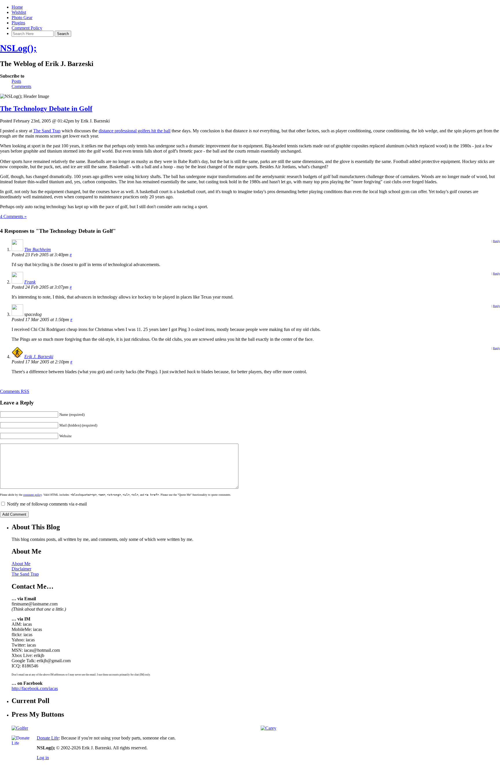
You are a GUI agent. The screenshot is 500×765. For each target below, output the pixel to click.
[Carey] (268, 728)
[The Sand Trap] (20, 728)
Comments (21, 86)
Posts (16, 81)
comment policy (32, 494)
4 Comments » (13, 216)
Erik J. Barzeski (38, 356)
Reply (496, 241)
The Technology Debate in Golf (46, 108)
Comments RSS (14, 391)
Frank (30, 281)
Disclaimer (21, 568)
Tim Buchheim (37, 249)
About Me (21, 563)
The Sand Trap (46, 130)
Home (17, 7)
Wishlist (19, 12)
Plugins (18, 22)
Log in (43, 757)
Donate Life (48, 737)
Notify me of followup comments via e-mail (47, 504)
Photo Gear (22, 17)
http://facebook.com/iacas (35, 688)
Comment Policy (27, 27)
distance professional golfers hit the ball (134, 130)
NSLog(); (18, 48)
